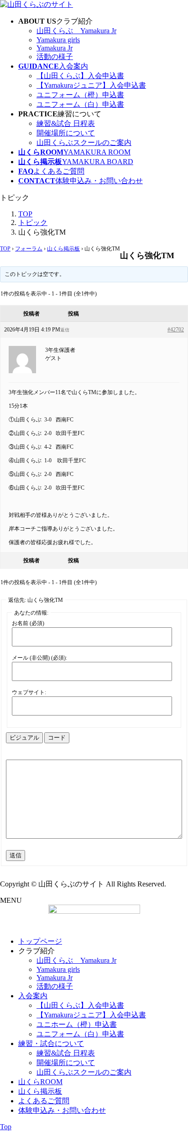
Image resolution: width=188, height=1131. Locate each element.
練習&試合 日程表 (66, 123)
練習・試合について (51, 1043)
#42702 (175, 329)
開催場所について (66, 133)
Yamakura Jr (55, 48)
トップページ (40, 941)
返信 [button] (64, 329)
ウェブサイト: (29, 692)
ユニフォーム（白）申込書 (80, 104)
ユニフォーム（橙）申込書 (80, 95)
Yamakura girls (58, 40)
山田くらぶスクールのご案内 (84, 142)
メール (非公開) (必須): (39, 658)
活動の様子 (55, 56)
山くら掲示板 (63, 248)
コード (57, 737)
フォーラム (28, 248)
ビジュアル (24, 737)
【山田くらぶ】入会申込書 (80, 76)
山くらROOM (40, 1082)
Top (5, 1127)
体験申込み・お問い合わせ (62, 1110)
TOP (5, 248)
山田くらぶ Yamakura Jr (76, 31)
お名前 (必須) (28, 623)
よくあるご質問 (43, 1101)
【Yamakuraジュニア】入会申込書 (91, 85)
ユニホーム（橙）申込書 (77, 1024)
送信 (15, 855)
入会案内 (32, 996)
